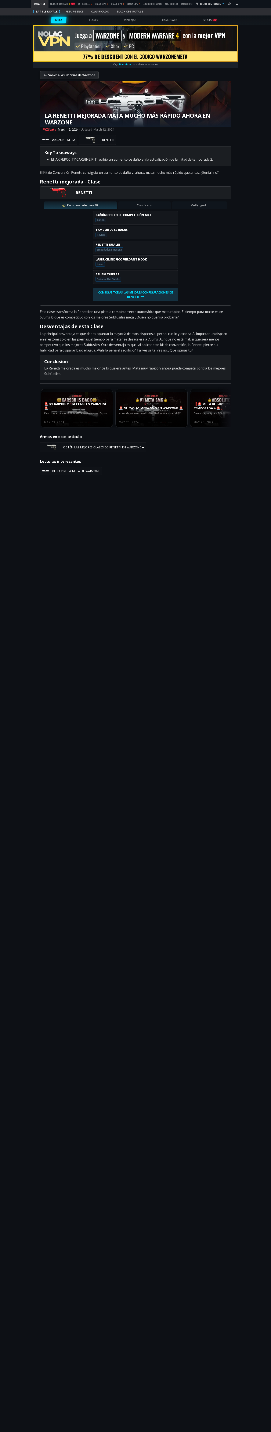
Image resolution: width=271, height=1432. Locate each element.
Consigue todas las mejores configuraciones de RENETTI (135, 294)
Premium (125, 64)
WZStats (49, 129)
